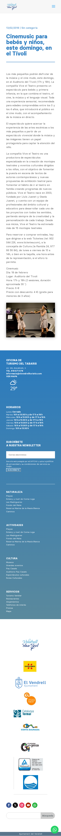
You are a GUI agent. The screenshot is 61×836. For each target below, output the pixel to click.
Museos (10, 562)
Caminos (10, 511)
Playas (9, 496)
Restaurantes (12, 598)
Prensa (9, 608)
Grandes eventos (14, 565)
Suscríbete (13, 470)
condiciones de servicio (35, 464)
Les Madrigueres (14, 502)
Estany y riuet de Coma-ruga (20, 499)
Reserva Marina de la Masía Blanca (23, 508)
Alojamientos (12, 602)
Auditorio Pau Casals (16, 571)
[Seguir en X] (15, 805)
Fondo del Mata (13, 505)
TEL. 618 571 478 (14, 371)
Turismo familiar (14, 595)
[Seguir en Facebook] (8, 805)
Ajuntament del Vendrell (30, 834)
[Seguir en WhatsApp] (34, 805)
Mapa (8, 611)
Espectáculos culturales (17, 575)
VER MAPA (11, 376)
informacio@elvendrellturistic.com (24, 373)
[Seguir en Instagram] (21, 805)
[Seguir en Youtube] (28, 805)
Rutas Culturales (14, 578)
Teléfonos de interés (16, 605)
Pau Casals (11, 568)
